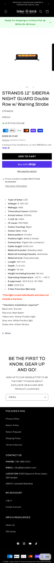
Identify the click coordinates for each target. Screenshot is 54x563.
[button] (6, 11)
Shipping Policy (13, 438)
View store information (16, 186)
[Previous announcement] (5, 4)
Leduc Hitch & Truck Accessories (22, 561)
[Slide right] (33, 87)
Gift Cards (11, 531)
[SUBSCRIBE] (45, 397)
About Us (10, 525)
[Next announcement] (49, 4)
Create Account (13, 507)
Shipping (5, 140)
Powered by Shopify (43, 561)
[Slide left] (21, 87)
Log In (9, 500)
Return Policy (12, 425)
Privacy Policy (12, 419)
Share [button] (8, 333)
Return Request (13, 432)
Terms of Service (14, 445)
